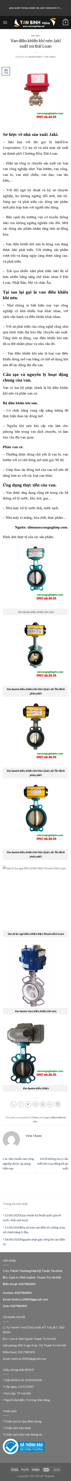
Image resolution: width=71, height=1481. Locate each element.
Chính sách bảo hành (17, 1428)
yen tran (49, 57)
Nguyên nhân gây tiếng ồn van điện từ (34, 1242)
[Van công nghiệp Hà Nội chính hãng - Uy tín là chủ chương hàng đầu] (35, 22)
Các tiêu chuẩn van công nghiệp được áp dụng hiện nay (18, 1163)
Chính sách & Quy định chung (22, 1421)
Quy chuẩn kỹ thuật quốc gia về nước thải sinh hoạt (32, 1217)
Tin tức (35, 36)
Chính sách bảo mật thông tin (23, 1434)
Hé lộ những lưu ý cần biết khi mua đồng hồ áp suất (52, 1163)
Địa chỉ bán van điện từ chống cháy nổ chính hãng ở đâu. (34, 1230)
